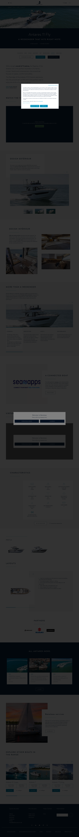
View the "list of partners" (26, 102)
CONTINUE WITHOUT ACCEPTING (53, 85)
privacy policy (41, 101)
